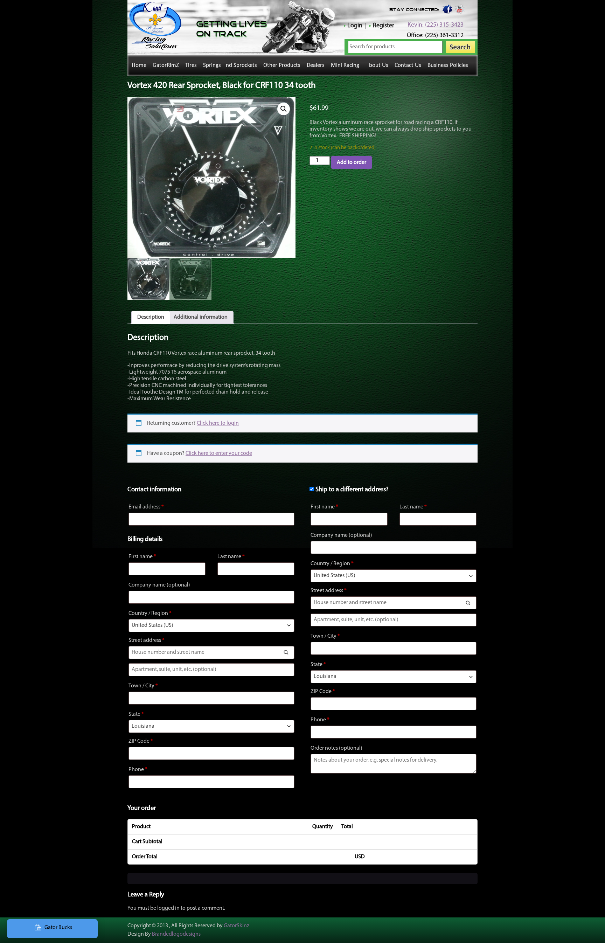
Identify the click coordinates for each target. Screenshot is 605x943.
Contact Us (408, 65)
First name (142, 557)
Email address (146, 507)
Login (354, 26)
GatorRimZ (166, 65)
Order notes (336, 748)
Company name (159, 585)
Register (383, 26)
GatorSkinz (236, 926)
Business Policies (447, 65)
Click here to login (218, 423)
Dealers (316, 65)
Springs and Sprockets (230, 65)
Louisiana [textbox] (143, 726)
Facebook (446, 9)
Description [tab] (150, 317)
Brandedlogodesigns (176, 934)
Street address (146, 640)
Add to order (351, 162)
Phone (137, 769)
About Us (377, 65)
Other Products (281, 65)
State (136, 714)
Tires (191, 65)
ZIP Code (140, 741)
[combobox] (211, 625)
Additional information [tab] (201, 317)
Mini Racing (345, 65)
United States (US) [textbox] (152, 625)
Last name (231, 557)
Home (139, 65)
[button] (283, 109)
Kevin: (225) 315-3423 (436, 25)
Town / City (143, 686)
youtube (459, 9)
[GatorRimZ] (155, 48)
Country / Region (150, 613)
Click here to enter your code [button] (219, 453)
